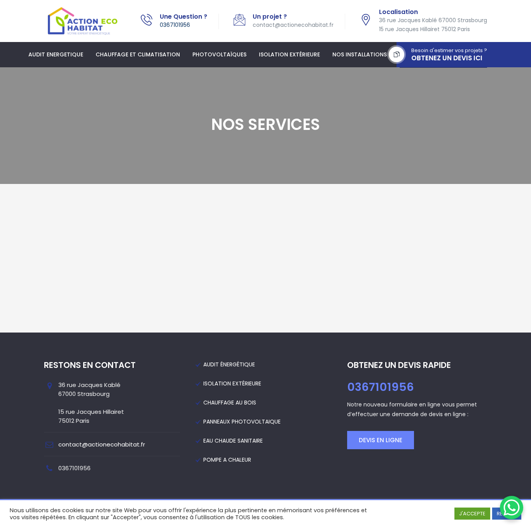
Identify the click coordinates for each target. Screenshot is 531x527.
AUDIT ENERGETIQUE (55, 54)
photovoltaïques (219, 54)
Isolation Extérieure (289, 54)
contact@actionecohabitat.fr (101, 444)
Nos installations (359, 54)
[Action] (82, 21)
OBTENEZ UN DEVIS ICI (446, 58)
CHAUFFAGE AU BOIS (229, 402)
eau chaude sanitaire (233, 441)
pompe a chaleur (227, 460)
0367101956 (175, 25)
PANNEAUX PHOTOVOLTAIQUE (242, 421)
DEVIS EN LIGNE (380, 440)
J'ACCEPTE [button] (472, 513)
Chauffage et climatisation (138, 54)
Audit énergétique (229, 364)
